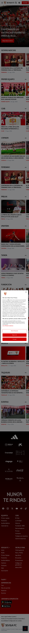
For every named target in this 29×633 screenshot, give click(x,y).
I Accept (14, 339)
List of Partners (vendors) (7, 325)
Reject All (14, 335)
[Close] (26, 292)
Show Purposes (14, 330)
